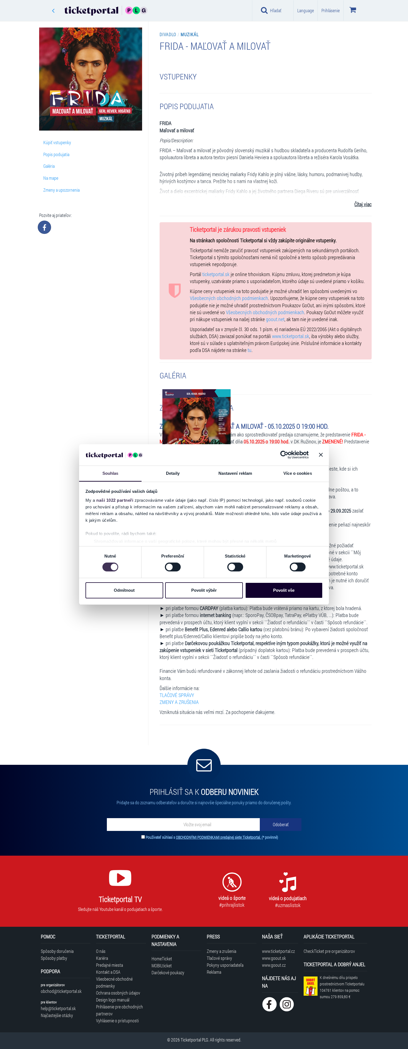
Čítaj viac (363, 204)
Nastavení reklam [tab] (235, 473)
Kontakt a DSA (108, 972)
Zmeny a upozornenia (61, 190)
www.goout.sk (274, 958)
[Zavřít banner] (321, 455)
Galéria (49, 166)
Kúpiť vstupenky (57, 142)
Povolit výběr (204, 590)
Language (305, 10)
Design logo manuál (112, 1000)
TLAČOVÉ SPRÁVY (177, 695)
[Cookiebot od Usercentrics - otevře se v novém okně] (284, 455)
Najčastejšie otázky (57, 1015)
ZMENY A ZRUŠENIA (179, 702)
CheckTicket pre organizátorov (329, 951)
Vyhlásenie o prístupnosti (117, 1020)
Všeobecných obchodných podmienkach (229, 298)
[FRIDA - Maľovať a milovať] (196, 437)
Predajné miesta (109, 965)
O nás (100, 951)
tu (249, 350)
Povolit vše (283, 590)
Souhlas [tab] (110, 473)
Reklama (214, 972)
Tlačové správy (219, 958)
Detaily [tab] (173, 473)
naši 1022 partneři (114, 500)
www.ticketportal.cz (278, 951)
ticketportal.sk (216, 274)
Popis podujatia (56, 154)
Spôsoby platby (54, 958)
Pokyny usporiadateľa (225, 965)
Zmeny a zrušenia (221, 951)
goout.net (275, 319)
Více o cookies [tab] (297, 473)
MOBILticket (162, 965)
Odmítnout (124, 590)
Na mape (50, 178)
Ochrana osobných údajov (118, 993)
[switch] (173, 567)
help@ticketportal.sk (58, 1008)
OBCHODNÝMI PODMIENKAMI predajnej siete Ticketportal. (219, 837)
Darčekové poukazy (168, 972)
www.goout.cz (274, 965)
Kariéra (102, 958)
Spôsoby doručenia (57, 951)
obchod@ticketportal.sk (61, 991)
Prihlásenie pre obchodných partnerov (119, 1010)
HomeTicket (162, 958)
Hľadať (275, 10)
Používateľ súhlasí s (212, 837)
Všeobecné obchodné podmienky (114, 982)
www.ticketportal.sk (290, 336)
